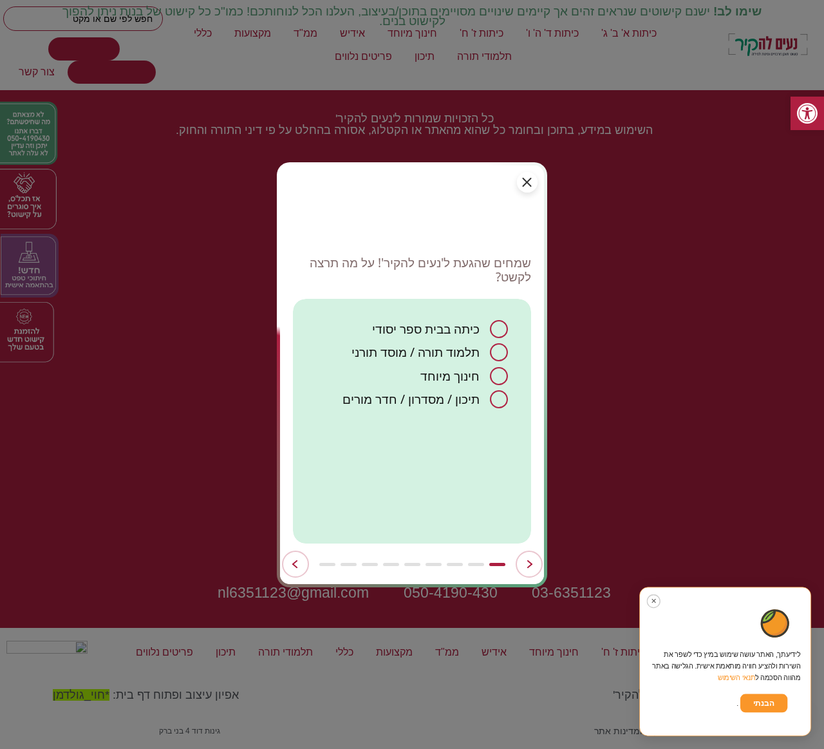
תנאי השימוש (737, 677)
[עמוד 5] (412, 564)
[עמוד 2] (476, 564)
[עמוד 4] (434, 564)
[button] (807, 113)
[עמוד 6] (391, 564)
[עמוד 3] (455, 564)
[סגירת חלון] (527, 182)
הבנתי (763, 703)
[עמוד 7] (370, 564)
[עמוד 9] (327, 564)
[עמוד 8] (349, 564)
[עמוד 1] (497, 564)
